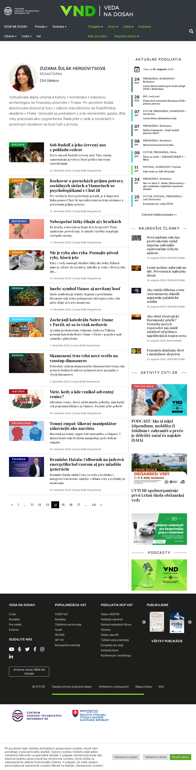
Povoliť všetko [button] (180, 757)
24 (94, 505)
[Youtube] (11, 649)
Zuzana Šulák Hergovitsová (86, 170)
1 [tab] (152, 636)
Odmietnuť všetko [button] (156, 757)
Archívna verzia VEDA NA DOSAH (29, 671)
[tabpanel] (157, 622)
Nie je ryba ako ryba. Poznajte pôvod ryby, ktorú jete (84, 255)
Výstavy (105, 629)
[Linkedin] (11, 657)
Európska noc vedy (112, 645)
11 (32, 505)
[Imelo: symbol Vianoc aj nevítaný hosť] (26, 296)
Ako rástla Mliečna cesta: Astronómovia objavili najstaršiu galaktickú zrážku (166, 295)
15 (63, 505)
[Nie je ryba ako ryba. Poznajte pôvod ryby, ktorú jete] (26, 260)
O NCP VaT (61, 614)
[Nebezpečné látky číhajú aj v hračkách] (26, 228)
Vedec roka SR (109, 634)
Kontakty (14, 619)
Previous (144, 622)
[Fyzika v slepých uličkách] (157, 622)
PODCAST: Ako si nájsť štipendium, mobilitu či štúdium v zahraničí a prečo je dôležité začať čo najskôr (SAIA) (157, 430)
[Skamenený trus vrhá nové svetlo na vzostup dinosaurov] (26, 363)
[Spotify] (19, 649)
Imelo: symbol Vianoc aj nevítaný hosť (85, 288)
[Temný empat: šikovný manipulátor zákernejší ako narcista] (26, 430)
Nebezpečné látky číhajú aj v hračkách (85, 221)
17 (78, 505)
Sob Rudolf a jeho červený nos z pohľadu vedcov (78, 147)
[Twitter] (27, 649)
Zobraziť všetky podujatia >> (159, 214)
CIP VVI (59, 640)
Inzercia (14, 629)
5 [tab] (175, 636)
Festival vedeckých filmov (116, 624)
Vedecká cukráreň (112, 619)
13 (47, 505)
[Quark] (177, 622)
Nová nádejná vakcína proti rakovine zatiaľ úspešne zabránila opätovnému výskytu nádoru (163, 245)
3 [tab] (164, 636)
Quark (58, 629)
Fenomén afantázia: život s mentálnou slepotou (165, 352)
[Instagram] (42, 649)
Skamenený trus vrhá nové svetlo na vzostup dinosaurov (84, 358)
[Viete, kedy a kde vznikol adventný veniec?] (26, 399)
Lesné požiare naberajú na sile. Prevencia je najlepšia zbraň (166, 271)
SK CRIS (60, 634)
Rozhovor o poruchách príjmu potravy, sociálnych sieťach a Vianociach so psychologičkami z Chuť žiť (87, 185)
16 (71, 505)
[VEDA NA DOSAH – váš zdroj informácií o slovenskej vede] (96, 11)
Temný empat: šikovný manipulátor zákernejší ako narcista (83, 426)
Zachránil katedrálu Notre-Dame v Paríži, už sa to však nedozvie (81, 322)
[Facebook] (34, 649)
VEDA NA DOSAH (176, 258)
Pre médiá (15, 624)
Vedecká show (109, 650)
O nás (12, 614)
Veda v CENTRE (110, 614)
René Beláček (174, 340)
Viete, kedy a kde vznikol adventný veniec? (82, 394)
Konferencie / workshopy (116, 655)
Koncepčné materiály (67, 645)
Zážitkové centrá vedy (68, 624)
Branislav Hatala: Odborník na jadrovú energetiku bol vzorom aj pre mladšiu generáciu (87, 464)
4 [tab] (170, 636)
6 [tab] (181, 636)
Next (190, 622)
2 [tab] (158, 636)
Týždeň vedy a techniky (115, 640)
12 (39, 505)
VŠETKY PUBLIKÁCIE (167, 641)
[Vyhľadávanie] (191, 31)
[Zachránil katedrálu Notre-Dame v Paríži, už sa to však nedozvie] (26, 327)
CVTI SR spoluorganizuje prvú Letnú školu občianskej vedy (157, 495)
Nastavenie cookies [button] (126, 757)
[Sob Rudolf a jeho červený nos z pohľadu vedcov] (26, 152)
